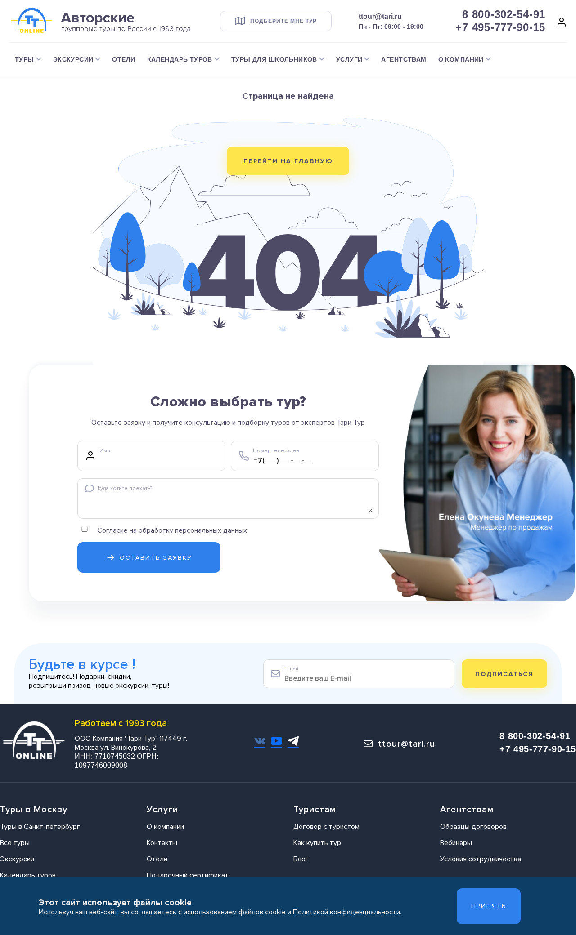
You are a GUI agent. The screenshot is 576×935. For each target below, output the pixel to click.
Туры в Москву (34, 809)
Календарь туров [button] (179, 59)
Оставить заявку (156, 557)
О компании (165, 826)
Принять (488, 906)
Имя (104, 450)
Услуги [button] (349, 59)
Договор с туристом (326, 826)
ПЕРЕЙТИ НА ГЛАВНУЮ (288, 161)
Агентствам (403, 59)
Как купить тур (317, 842)
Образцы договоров (473, 826)
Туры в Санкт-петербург (40, 826)
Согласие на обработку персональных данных (172, 530)
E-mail (291, 668)
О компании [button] (461, 59)
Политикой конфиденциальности (346, 912)
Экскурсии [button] (73, 59)
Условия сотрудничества (480, 859)
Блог (301, 859)
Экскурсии (17, 859)
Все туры (15, 842)
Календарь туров (28, 875)
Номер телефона (276, 450)
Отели (123, 59)
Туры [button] (24, 59)
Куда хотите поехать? (125, 488)
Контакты (162, 842)
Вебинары (456, 842)
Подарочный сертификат (188, 875)
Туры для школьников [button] (274, 59)
